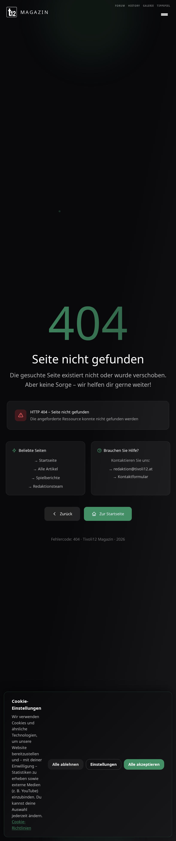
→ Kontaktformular (130, 476)
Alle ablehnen (65, 764)
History (134, 5)
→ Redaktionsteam (45, 486)
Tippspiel (163, 5)
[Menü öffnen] (164, 14)
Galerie (148, 5)
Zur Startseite (111, 513)
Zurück (66, 513)
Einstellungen (103, 764)
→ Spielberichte (45, 477)
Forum (120, 5)
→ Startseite (45, 460)
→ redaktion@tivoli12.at (131, 468)
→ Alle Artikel (45, 468)
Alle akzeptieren (144, 764)
